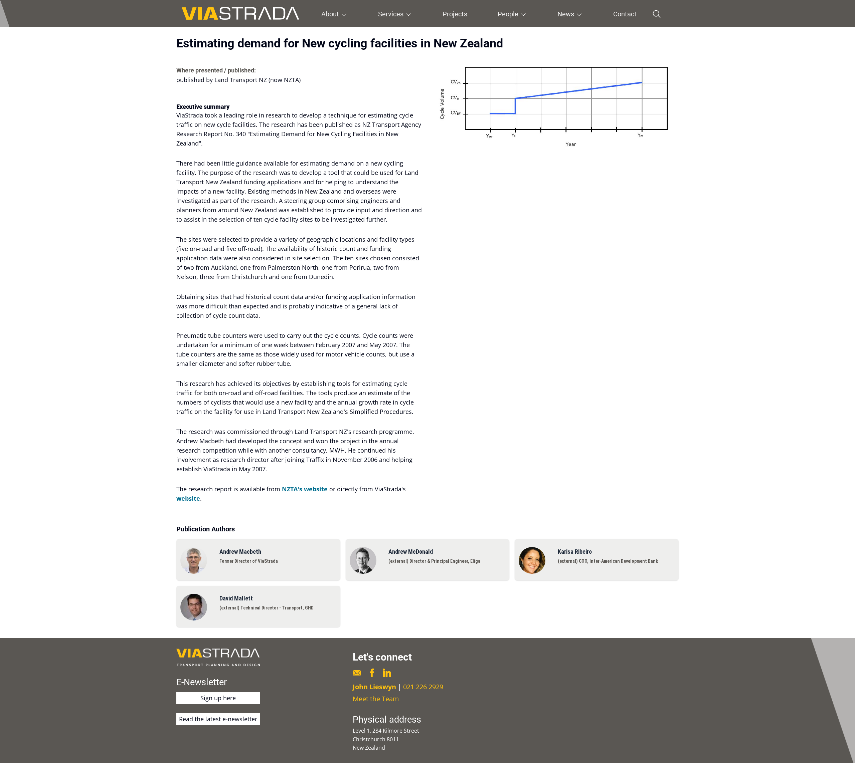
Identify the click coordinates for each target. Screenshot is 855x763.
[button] (556, 105)
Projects (455, 14)
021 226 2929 (423, 686)
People (508, 14)
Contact (625, 14)
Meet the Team (376, 698)
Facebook (372, 673)
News (565, 14)
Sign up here (218, 698)
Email (357, 673)
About (330, 14)
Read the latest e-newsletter (218, 719)
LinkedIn (387, 673)
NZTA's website (305, 489)
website (188, 498)
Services (390, 14)
